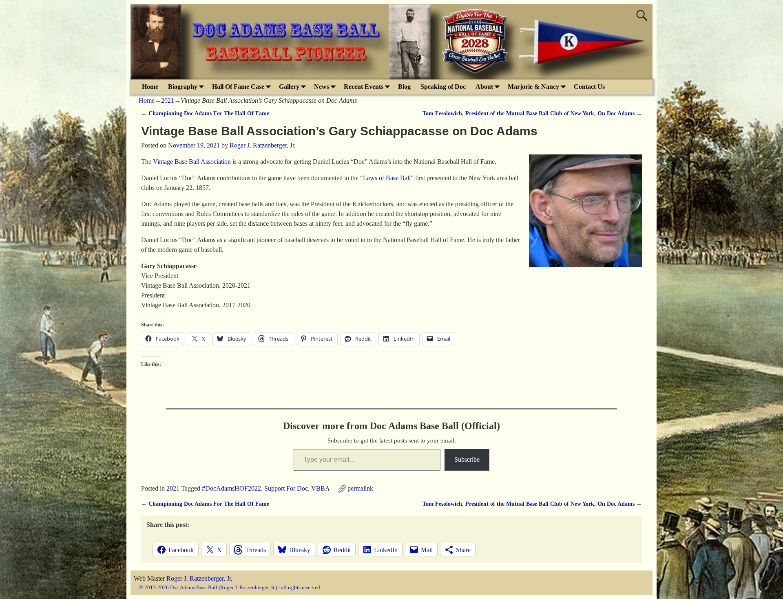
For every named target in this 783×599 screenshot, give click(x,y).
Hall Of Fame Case (238, 86)
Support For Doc (286, 488)
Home (150, 86)
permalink (360, 488)
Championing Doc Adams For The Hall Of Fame (205, 113)
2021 (167, 100)
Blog (404, 86)
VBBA (320, 488)
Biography (182, 86)
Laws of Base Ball (387, 177)
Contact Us (589, 86)
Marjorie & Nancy (533, 86)
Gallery (289, 86)
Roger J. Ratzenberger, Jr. (199, 578)
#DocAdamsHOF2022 (231, 488)
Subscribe (467, 459)
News (321, 86)
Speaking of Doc (443, 86)
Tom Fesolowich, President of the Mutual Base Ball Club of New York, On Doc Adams (532, 113)
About (484, 86)
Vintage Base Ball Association (192, 161)
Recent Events (363, 86)
